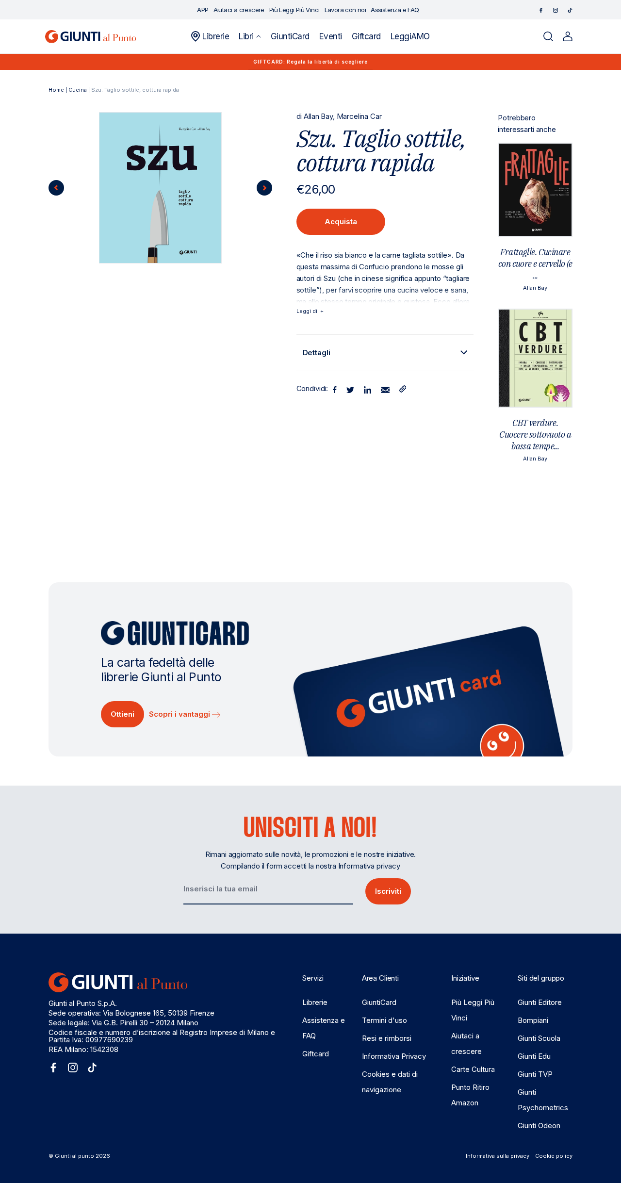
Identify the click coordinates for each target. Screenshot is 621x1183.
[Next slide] (264, 188)
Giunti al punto (74, 1155)
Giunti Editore (540, 1002)
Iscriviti (388, 891)
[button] (250, 36)
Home (56, 89)
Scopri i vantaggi (180, 714)
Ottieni (122, 714)
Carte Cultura (473, 1069)
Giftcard (315, 1053)
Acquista (341, 221)
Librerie (314, 1002)
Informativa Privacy (394, 1056)
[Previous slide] (56, 188)
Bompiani (533, 1020)
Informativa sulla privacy (497, 1156)
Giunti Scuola (539, 1038)
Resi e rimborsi (386, 1038)
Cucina (77, 89)
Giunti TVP (535, 1074)
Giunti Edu (534, 1056)
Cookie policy (553, 1156)
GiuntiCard (379, 1002)
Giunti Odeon (539, 1125)
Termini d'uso (384, 1020)
